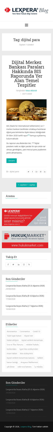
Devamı (11, 160)
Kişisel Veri (28, 335)
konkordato (11, 349)
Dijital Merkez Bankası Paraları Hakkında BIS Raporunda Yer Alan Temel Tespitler (26, 73)
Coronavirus (25, 331)
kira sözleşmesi (26, 353)
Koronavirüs (12, 331)
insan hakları (12, 353)
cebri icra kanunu (24, 366)
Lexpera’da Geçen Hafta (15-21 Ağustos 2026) (25, 285)
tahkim (40, 358)
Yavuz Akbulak (31, 90)
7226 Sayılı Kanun (14, 335)
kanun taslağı (12, 362)
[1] (28, 135)
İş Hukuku (38, 366)
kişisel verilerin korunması (32, 340)
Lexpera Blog (25, 426)
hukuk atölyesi (13, 340)
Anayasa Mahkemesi (29, 362)
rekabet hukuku (32, 344)
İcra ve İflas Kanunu (15, 344)
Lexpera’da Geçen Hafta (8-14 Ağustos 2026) (25, 296)
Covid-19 (36, 331)
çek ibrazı (11, 366)
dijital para (14, 171)
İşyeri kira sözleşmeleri (28, 349)
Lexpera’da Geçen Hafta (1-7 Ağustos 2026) (24, 306)
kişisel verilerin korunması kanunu (20, 358)
